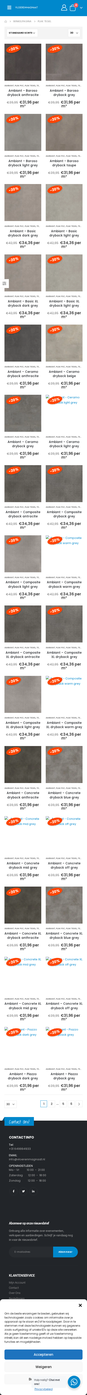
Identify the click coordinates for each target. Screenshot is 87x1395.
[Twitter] (23, 1191)
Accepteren (43, 1354)
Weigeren (43, 1367)
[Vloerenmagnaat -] (26, 7)
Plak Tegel (30, 85)
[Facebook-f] (13, 1191)
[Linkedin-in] (33, 1191)
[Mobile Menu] (9, 7)
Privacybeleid (44, 1389)
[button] (80, 1305)
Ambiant (9, 85)
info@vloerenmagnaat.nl (27, 1159)
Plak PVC (19, 85)
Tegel (39, 85)
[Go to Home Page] (5, 21)
